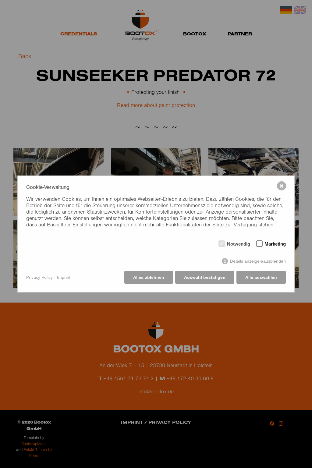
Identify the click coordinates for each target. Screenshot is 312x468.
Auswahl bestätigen (204, 277)
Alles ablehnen (148, 277)
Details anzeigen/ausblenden (258, 261)
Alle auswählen (261, 277)
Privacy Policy (39, 277)
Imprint (63, 277)
